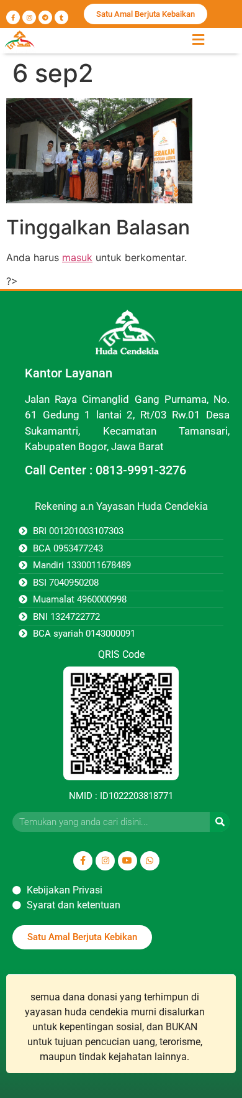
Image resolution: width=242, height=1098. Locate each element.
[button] (197, 39)
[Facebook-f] (13, 17)
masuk (77, 257)
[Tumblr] (61, 17)
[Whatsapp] (149, 860)
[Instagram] (29, 17)
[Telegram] (45, 17)
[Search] (220, 822)
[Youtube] (127, 860)
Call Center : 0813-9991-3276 (105, 470)
